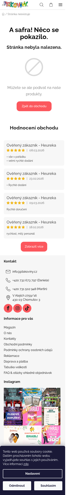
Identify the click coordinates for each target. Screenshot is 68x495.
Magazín (9, 327)
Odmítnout (17, 485)
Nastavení (32, 473)
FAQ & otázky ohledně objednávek (28, 373)
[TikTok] (27, 308)
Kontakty (10, 338)
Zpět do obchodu (34, 106)
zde (26, 464)
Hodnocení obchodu (34, 128)
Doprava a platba (16, 361)
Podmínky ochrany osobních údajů (28, 350)
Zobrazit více (34, 246)
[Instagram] (17, 308)
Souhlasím (48, 485)
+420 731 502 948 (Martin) (29, 289)
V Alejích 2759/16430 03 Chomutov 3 (26, 297)
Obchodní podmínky (18, 344)
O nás (8, 333)
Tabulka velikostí (15, 367)
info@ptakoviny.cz (24, 271)
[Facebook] (8, 308)
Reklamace (11, 356)
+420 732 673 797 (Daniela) (30, 280)
